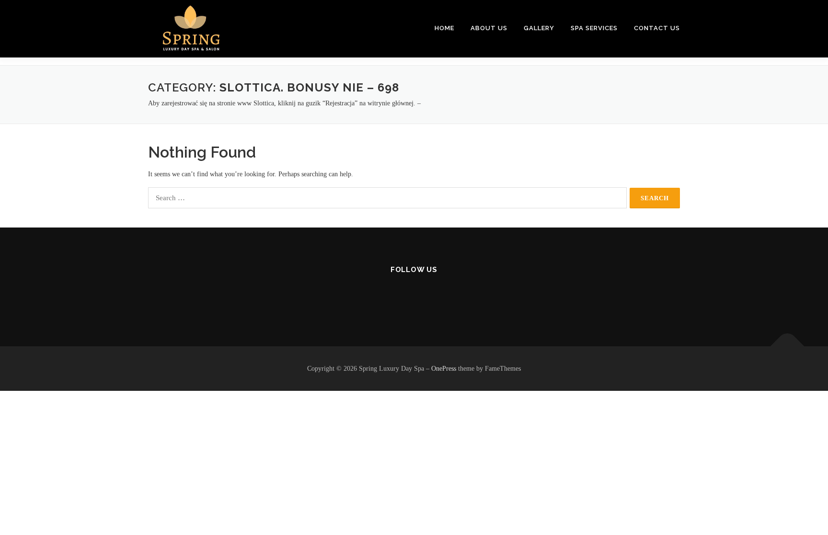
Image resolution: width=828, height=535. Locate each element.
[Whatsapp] (437, 296)
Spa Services (594, 28)
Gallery (539, 28)
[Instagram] (414, 296)
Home (444, 28)
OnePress (443, 368)
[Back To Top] (787, 346)
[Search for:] (387, 197)
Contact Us (657, 28)
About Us (489, 28)
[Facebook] (390, 296)
